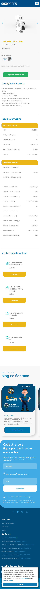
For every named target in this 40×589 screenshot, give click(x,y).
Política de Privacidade (10, 502)
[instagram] (22, 512)
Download (7, 69)
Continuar (20, 584)
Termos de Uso (30, 502)
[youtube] (18, 512)
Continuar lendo (17, 430)
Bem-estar (4, 526)
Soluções (5, 519)
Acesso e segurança (7, 523)
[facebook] (13, 512)
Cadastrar (20, 489)
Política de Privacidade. (23, 578)
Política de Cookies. (8, 580)
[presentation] (2, 22)
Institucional (25, 386)
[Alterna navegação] (37, 3)
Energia (3, 530)
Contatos (5, 534)
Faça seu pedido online (15, 75)
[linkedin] (26, 512)
